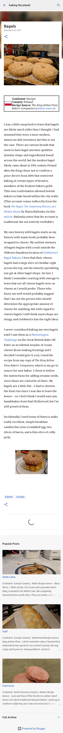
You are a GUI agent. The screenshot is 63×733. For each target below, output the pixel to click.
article (8, 216)
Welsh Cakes (9, 577)
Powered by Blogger (33, 728)
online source (45, 108)
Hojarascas (8, 685)
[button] (6, 37)
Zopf (5, 631)
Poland (20, 497)
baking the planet (19, 5)
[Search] (58, 5)
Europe (9, 497)
